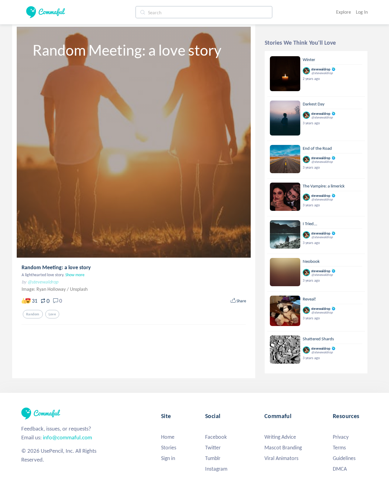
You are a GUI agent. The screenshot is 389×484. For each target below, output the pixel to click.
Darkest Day (314, 104)
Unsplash (79, 289)
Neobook (311, 261)
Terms (339, 447)
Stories (168, 447)
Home (167, 437)
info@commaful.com (67, 437)
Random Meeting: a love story (56, 267)
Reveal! (309, 299)
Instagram (216, 468)
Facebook (216, 437)
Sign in (168, 458)
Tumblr (212, 458)
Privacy (341, 437)
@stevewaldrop (42, 282)
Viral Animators (281, 458)
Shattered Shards (318, 339)
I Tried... (310, 223)
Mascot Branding (283, 447)
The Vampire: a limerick (324, 186)
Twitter (213, 447)
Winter (309, 59)
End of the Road (317, 148)
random (33, 314)
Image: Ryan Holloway (44, 289)
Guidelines (344, 458)
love (52, 314)
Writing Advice (280, 437)
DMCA (340, 468)
